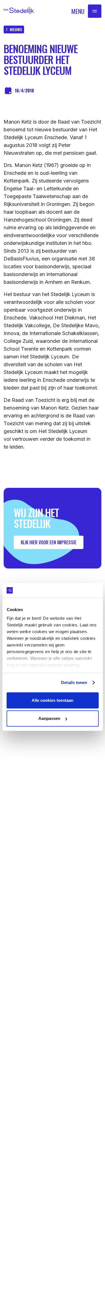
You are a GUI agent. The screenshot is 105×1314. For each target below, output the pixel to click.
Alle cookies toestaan (52, 700)
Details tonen (74, 682)
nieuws (16, 29)
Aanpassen (49, 718)
